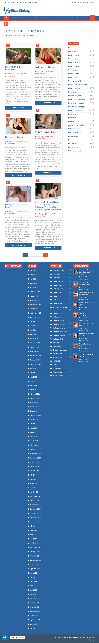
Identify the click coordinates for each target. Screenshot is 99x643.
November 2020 (35, 458)
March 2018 (34, 594)
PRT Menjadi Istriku (14, 137)
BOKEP (21, 18)
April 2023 (33, 334)
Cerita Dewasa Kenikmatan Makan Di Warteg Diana (27, 23)
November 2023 (35, 304)
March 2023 (34, 338)
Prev (25, 254)
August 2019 (34, 522)
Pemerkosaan (75, 129)
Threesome (74, 143)
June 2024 (33, 275)
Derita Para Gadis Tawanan (46, 132)
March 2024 (34, 287)
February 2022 (35, 394)
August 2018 (34, 573)
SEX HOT (48, 18)
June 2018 (33, 581)
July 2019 (33, 526)
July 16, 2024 (83, 328)
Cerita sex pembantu (77, 99)
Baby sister (74, 51)
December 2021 (35, 402)
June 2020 (33, 479)
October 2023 (34, 309)
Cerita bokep (74, 55)
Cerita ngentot (75, 66)
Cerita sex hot (75, 92)
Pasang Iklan (32, 2)
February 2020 (35, 496)
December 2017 (35, 607)
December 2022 (35, 351)
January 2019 (34, 552)
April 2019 (33, 539)
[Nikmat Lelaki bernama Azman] (76, 284)
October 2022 (34, 360)
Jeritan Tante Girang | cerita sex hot (86, 294)
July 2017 (33, 628)
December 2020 (35, 454)
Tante (72, 140)
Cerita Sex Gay (75, 88)
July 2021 (33, 424)
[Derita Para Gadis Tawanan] (48, 121)
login (7, 2)
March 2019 (34, 543)
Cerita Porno (74, 73)
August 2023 (34, 317)
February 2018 (35, 598)
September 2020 (35, 466)
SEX (42, 18)
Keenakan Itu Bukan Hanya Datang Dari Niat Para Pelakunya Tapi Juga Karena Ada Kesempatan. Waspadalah (48, 206)
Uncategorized (75, 151)
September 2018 (35, 569)
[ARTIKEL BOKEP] (6, 18)
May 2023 (33, 330)
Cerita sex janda (76, 96)
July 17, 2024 (83, 276)
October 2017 (34, 615)
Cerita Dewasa (75, 59)
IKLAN (86, 18)
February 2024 (35, 292)
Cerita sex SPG (75, 114)
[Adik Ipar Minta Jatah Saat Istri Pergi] (76, 325)
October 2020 (34, 462)
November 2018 (35, 560)
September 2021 (35, 415)
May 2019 (33, 534)
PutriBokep (10, 74)
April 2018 (33, 590)
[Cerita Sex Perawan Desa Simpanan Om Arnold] (76, 271)
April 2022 (33, 385)
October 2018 (34, 564)
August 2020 (34, 471)
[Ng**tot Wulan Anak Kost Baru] (76, 335)
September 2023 (35, 313)
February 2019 (35, 547)
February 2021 (35, 445)
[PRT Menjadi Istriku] (18, 126)
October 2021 (34, 411)
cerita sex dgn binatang (78, 85)
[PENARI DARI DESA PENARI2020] (18, 56)
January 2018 (34, 603)
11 (40, 254)
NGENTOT (14, 18)
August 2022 (34, 368)
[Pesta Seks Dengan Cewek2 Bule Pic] (18, 194)
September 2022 (35, 364)
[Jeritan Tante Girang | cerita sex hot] (76, 294)
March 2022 (34, 390)
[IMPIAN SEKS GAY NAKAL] (76, 356)
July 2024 (33, 270)
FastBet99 (73, 118)
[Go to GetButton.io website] (5, 641)
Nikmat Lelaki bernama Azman (84, 283)
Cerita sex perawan (77, 103)
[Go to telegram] (4, 637)
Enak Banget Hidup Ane (45, 67)
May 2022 (33, 381)
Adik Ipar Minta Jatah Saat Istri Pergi (86, 324)
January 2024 (34, 296)
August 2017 (34, 624)
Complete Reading (18, 107)
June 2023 (33, 326)
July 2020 (33, 475)
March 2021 (34, 441)
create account (16, 2)
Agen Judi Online (76, 48)
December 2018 (35, 556)
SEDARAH (71, 18)
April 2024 (33, 283)
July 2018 (33, 577)
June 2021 (33, 428)
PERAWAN (29, 18)
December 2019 (35, 505)
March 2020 (34, 492)
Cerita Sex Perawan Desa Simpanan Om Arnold (86, 272)
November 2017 (35, 611)
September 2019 (35, 517)
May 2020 (33, 483)
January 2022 (34, 398)
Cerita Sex (73, 77)
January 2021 (34, 449)
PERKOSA (79, 18)
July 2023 (33, 321)
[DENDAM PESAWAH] (76, 315)
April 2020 (33, 488)
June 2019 (33, 530)
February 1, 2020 (22, 74)
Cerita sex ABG (75, 81)
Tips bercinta (75, 147)
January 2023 (34, 347)
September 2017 (35, 620)
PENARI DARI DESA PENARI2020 (15, 68)
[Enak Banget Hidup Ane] (48, 56)
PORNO (36, 18)
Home (25, 2)
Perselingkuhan (75, 132)
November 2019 (35, 509)
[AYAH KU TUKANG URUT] (76, 304)
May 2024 (33, 279)
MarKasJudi (74, 121)
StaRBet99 (74, 136)
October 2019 (34, 513)
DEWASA (56, 18)
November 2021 (35, 407)
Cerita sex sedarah (76, 110)
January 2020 (34, 500)
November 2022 (35, 356)
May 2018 (33, 586)
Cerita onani (74, 70)
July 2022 (33, 373)
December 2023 (35, 300)
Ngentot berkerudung (77, 125)
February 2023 (35, 343)
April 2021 (33, 436)
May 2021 (33, 432)
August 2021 (34, 419)
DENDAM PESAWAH (83, 314)
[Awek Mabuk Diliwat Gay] (76, 345)
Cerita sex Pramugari (77, 107)
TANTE (63, 18)
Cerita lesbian (75, 62)
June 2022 (33, 377)
